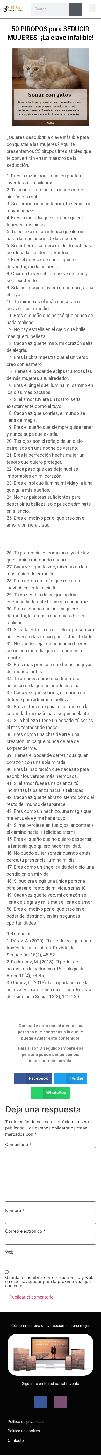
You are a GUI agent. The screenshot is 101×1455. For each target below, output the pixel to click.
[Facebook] (40, 1402)
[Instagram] (60, 1402)
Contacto (16, 1440)
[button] (92, 8)
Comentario (18, 1144)
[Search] (75, 9)
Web (9, 1252)
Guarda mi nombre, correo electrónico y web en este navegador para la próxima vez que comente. (49, 1281)
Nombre (14, 1210)
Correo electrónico (25, 1231)
